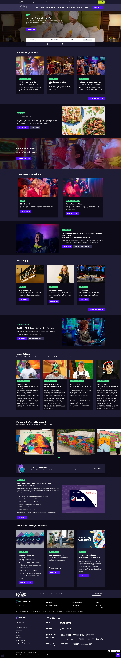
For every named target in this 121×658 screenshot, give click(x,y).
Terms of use (37, 654)
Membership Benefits (52, 605)
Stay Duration (54, 39)
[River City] (93, 639)
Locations (78, 2)
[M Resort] (76, 639)
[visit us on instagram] (20, 606)
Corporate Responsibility (23, 643)
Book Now (98, 8)
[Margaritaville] (82, 639)
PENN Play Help (100, 605)
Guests (71, 39)
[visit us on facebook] (17, 606)
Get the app (23, 128)
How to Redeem (76, 607)
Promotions (45, 2)
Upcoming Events (72, 213)
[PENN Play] (65, 629)
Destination (31, 39)
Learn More (35, 127)
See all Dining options (96, 309)
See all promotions (24, 158)
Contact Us (46, 594)
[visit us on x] (23, 606)
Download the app (35, 339)
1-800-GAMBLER (68, 611)
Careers (30, 594)
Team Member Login (22, 627)
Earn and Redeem (57, 2)
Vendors (18, 637)
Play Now (85, 575)
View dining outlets (33, 26)
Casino (42, 7)
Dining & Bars (50, 7)
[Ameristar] (78, 635)
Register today (25, 583)
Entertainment (69, 2)
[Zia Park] (97, 639)
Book (38, 2)
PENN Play (31, 2)
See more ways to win (96, 98)
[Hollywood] (65, 635)
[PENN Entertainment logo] (21, 2)
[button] (59, 457)
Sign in (101, 2)
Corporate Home (21, 640)
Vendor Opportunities (57, 594)
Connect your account (82, 247)
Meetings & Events (82, 7)
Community (38, 594)
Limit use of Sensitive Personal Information (51, 654)
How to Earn (75, 605)
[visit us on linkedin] (23, 622)
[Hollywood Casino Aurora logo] (22, 7)
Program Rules (100, 607)
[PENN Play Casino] (76, 644)
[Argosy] (62, 639)
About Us (19, 630)
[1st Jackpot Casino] (101, 639)
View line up (25, 211)
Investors (18, 635)
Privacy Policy (30, 654)
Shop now (55, 573)
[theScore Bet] (86, 644)
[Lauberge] (89, 635)
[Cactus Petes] (72, 639)
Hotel (36, 7)
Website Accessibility (21, 654)
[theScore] (65, 623)
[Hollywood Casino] (65, 644)
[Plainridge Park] (88, 639)
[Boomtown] (68, 639)
